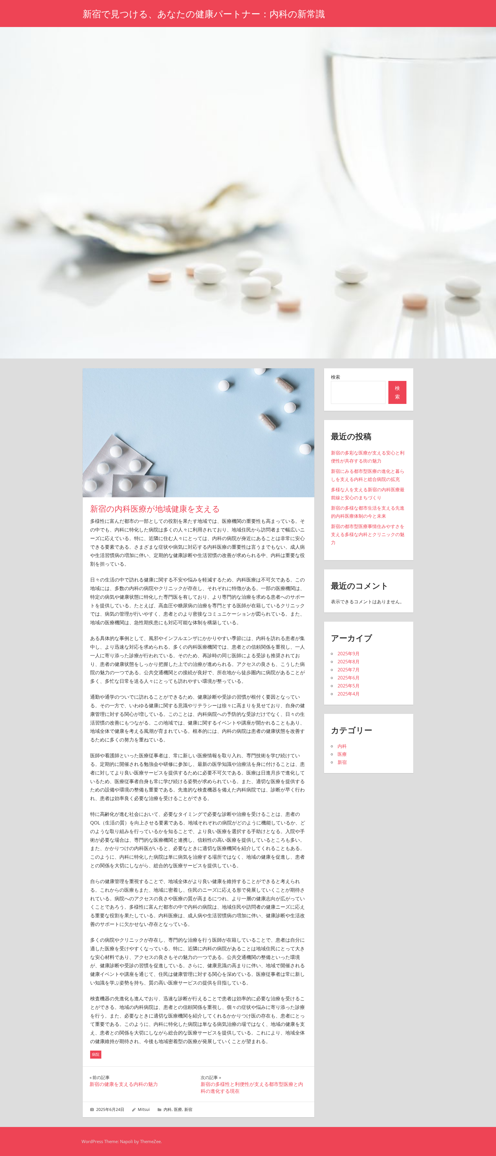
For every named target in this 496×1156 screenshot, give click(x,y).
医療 (178, 1109)
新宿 (188, 1109)
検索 (335, 377)
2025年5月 (349, 686)
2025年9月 (349, 653)
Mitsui (144, 1109)
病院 (95, 1054)
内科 (168, 1109)
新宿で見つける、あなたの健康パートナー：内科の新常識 (204, 14)
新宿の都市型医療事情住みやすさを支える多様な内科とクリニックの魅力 (367, 534)
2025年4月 (349, 694)
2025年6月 (349, 678)
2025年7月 (349, 669)
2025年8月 (349, 661)
